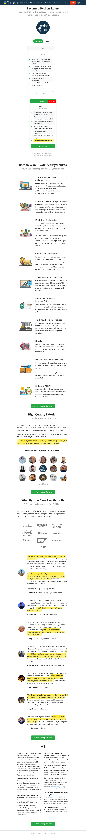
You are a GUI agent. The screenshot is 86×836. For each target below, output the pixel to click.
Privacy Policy (51, 833)
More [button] (47, 3)
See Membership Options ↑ (43, 406)
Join (72, 3)
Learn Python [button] (36, 3)
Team (48, 41)
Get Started (40, 93)
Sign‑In (79, 3)
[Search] (54, 3)
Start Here (23, 3)
